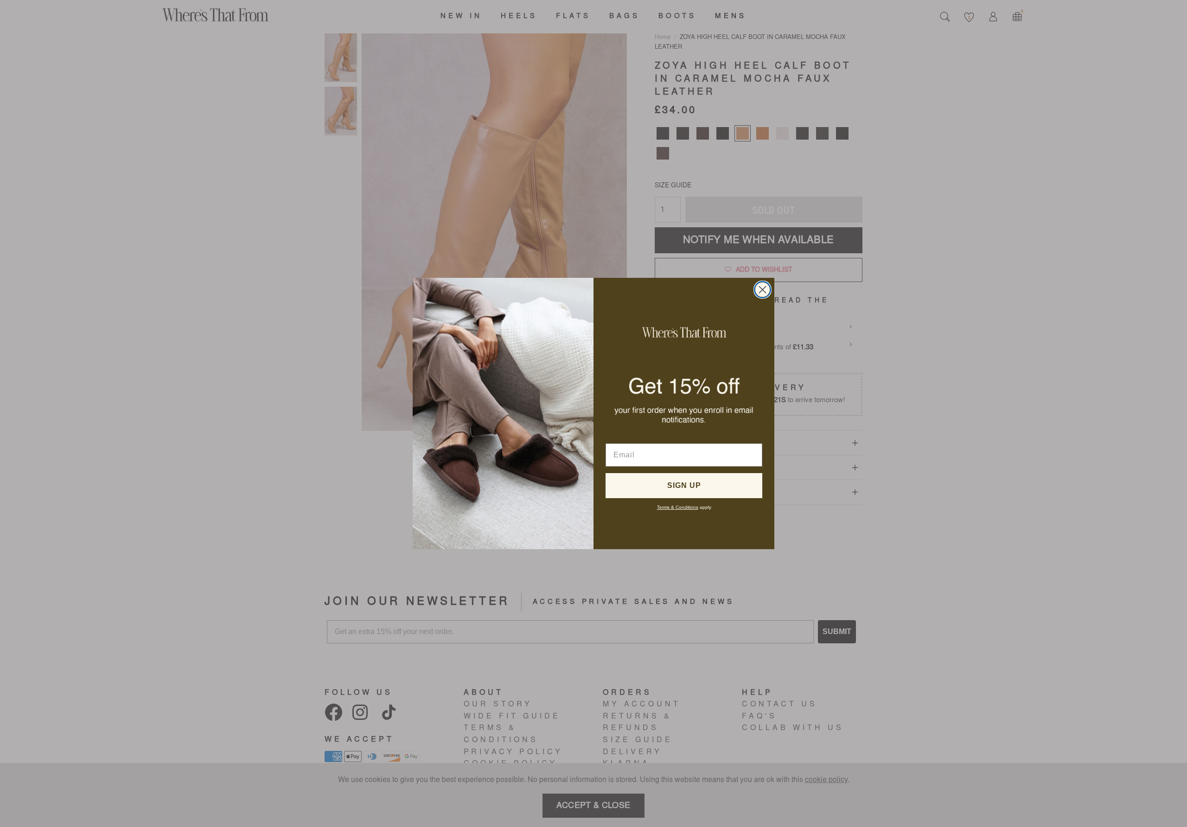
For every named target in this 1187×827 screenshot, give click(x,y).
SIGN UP (684, 485)
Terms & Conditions (677, 507)
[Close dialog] (762, 290)
